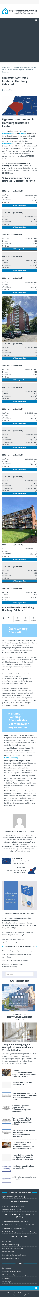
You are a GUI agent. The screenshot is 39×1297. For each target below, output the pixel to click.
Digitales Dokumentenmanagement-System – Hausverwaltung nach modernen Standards (24, 1073)
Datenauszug (6, 1268)
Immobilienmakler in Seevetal (11, 1210)
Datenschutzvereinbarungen (11, 1271)
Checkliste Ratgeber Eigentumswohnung (17, 951)
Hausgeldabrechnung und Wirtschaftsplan (22, 1083)
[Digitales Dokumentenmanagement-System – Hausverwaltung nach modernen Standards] (6, 1072)
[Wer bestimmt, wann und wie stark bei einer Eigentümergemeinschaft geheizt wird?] (6, 1132)
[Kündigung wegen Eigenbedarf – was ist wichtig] (6, 1168)
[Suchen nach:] (19, 974)
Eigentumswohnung (9, 133)
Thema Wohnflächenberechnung (12, 1248)
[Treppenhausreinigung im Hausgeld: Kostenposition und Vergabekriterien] (19, 1032)
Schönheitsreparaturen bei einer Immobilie (24, 1178)
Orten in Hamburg (11, 758)
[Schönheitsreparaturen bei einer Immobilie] (6, 1179)
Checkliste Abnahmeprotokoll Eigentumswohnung (12, 965)
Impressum (6, 1278)
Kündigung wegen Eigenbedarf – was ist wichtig (24, 1167)
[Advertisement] (19, 42)
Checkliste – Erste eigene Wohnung (15, 960)
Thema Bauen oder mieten (10, 1258)
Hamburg (22, 133)
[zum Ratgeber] (21, 1063)
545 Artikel (30, 832)
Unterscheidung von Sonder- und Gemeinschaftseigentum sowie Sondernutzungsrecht (23, 1157)
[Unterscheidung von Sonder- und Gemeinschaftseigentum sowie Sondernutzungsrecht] (6, 1157)
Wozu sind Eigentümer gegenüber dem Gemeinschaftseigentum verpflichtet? (21, 1109)
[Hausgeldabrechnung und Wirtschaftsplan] (6, 1085)
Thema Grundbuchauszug (10, 1245)
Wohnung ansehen (19, 205)
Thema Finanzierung (8, 1252)
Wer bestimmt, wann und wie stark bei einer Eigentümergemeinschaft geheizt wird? (23, 1133)
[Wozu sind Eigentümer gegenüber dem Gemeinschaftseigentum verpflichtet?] (6, 1108)
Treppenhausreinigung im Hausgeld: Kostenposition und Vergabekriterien (18, 1047)
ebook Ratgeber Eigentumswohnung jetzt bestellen (19, 1017)
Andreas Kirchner (9, 90)
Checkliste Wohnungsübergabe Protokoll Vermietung (17, 955)
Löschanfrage (6, 1282)
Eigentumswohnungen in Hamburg (13, 1197)
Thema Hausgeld (7, 1241)
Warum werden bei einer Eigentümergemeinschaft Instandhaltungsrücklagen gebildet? (22, 1121)
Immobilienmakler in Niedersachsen (13, 1206)
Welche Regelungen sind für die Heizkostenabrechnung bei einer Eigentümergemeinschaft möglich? (24, 1096)
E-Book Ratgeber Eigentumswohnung (14, 1275)
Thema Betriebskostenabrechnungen (14, 1255)
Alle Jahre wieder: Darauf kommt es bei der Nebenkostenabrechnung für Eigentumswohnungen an (23, 1146)
